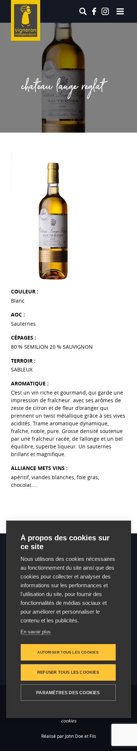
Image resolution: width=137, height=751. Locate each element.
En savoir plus (35, 632)
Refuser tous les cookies (68, 672)
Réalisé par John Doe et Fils (68, 736)
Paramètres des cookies (68, 692)
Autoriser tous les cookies (68, 652)
